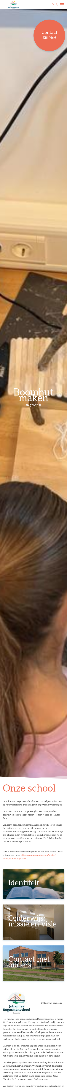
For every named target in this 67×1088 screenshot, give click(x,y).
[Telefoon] (57, 5)
